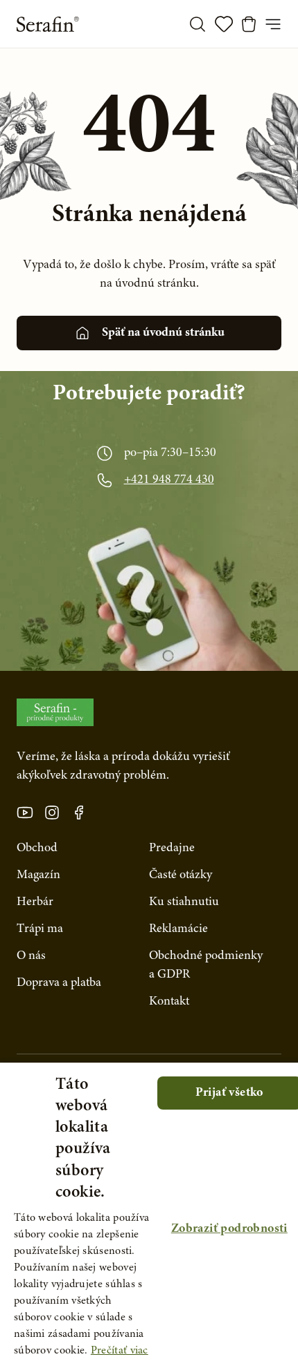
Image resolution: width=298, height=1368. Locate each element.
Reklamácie (178, 929)
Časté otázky (180, 875)
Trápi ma (40, 929)
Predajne (172, 848)
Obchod (37, 848)
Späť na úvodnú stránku (163, 333)
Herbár (35, 902)
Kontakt (169, 1002)
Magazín (38, 875)
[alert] (149, 1215)
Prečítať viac (119, 1350)
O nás (31, 956)
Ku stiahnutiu (184, 902)
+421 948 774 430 (169, 480)
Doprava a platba (59, 983)
